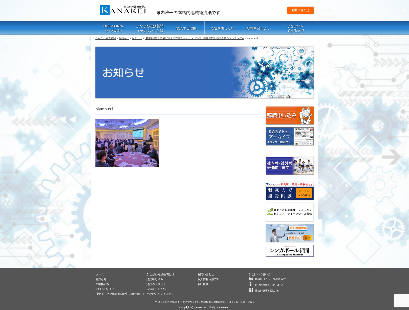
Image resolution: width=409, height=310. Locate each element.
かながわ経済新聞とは (160, 274)
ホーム (99, 274)
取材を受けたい (259, 28)
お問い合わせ (300, 10)
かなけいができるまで (295, 28)
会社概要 (203, 284)
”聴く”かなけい (104, 289)
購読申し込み (155, 279)
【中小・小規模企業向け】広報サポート (120, 294)
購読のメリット (156, 284)
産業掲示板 (102, 284)
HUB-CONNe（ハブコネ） (113, 28)
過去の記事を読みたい (268, 290)
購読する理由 (186, 28)
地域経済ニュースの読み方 (270, 279)
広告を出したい (223, 28)
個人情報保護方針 (208, 279)
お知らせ (101, 279)
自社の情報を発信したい (269, 285)
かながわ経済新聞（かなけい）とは (149, 28)
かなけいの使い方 (260, 274)
